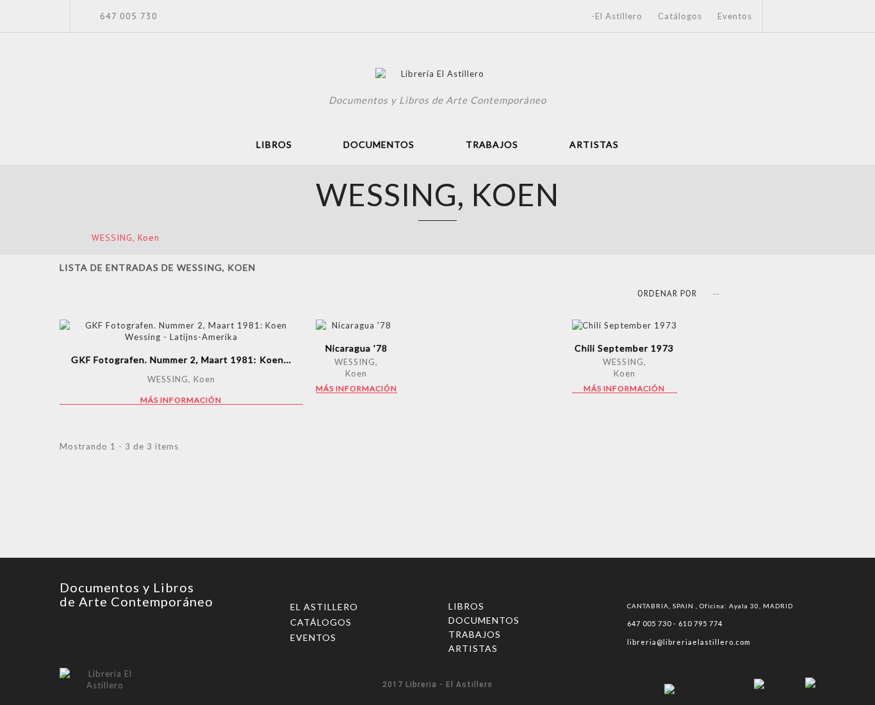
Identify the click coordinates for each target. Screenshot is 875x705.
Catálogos (680, 16)
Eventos (734, 16)
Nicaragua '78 (356, 348)
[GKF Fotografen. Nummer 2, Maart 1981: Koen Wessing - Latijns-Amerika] (181, 331)
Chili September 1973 (624, 348)
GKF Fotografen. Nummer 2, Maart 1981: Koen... (181, 359)
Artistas (594, 144)
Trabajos (492, 144)
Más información (181, 400)
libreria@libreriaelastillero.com (689, 642)
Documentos (378, 144)
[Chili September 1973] (624, 325)
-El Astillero (616, 16)
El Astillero (324, 606)
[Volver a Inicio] (64, 237)
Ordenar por (667, 293)
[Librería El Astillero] (437, 75)
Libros (274, 144)
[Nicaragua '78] (356, 325)
